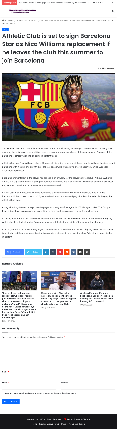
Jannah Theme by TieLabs (78, 419)
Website (64, 382)
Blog (13, 20)
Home (7, 20)
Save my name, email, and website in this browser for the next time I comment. (40, 393)
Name (5, 372)
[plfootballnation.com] (22, 11)
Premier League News (49, 424)
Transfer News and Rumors (73, 424)
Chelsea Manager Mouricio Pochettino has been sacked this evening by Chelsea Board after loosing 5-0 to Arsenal (97, 297)
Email (5, 382)
